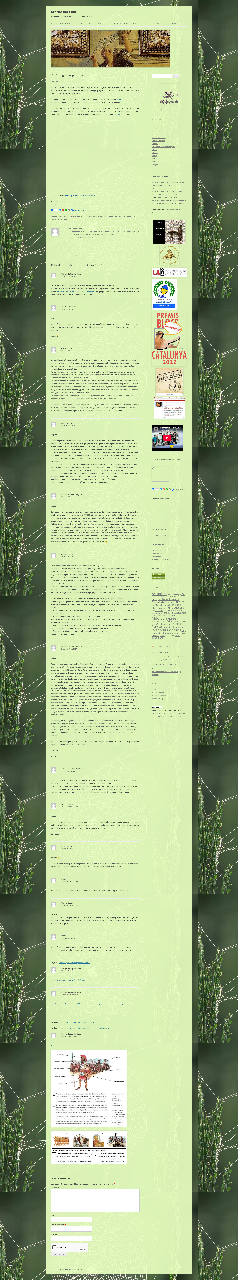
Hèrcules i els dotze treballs (168, 197)
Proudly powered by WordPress (71, 1269)
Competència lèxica (160, 602)
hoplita (117, 114)
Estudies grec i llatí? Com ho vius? (164, 664)
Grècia (106, 216)
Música (168, 621)
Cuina (172, 602)
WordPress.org (157, 698)
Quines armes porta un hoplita (91, 195)
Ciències (176, 597)
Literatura (166, 612)
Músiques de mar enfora (161, 559)
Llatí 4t (154, 161)
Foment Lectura (173, 607)
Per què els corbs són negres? (64, 256)
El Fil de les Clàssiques (83, 24)
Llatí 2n (154, 159)
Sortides (169, 633)
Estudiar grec (174, 24)
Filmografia (157, 608)
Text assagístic (157, 24)
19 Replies (55, 81)
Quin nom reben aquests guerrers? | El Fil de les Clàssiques (82, 1022)
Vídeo (166, 638)
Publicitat (179, 626)
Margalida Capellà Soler (71, 274)
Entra (154, 690)
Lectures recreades (120, 24)
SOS (153, 167)
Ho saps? (54, 1045)
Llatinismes (179, 612)
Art (183, 594)
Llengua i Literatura (159, 164)
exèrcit (100, 216)
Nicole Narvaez (67, 804)
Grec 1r (79, 216)
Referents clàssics (166, 630)
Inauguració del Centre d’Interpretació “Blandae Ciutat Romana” (168, 185)
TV (157, 635)
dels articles (158, 692)
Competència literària (165, 599)
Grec (153, 610)
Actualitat (159, 593)
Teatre (176, 633)
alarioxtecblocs (62, 219)
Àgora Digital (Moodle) (60, 24)
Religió (184, 631)
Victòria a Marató (64, 291)
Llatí (154, 615)
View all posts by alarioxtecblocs (82, 237)
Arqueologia (174, 594)
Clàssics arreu (157, 553)
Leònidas (118, 216)
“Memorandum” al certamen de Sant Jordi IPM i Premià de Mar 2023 (169, 203)
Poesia (171, 626)
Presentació (102, 24)
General (73, 216)
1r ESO (154, 126)
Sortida (162, 632)
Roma (154, 632)
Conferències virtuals (160, 135)
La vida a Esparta (132, 256)
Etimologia (175, 604)
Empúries (165, 605)
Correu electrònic (58, 1225)
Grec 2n (86, 216)
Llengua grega (170, 615)
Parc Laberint (166, 624)
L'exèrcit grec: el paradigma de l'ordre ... (74, 962)
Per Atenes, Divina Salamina (83, 291)
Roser (64, 879)
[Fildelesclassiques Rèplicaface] (160, 481)
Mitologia (159, 618)
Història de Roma (173, 610)
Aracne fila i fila (63, 12)
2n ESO (154, 129)
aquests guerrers (71, 195)
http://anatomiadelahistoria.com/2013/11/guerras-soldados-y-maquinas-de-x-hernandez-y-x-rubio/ (90, 1004)
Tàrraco (162, 636)
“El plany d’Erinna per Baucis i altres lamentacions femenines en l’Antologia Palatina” (166, 672)
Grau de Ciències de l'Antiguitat (163, 147)
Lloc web (54, 1234)
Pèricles (126, 216)
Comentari (55, 1187)
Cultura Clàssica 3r (159, 138)
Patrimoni (177, 624)
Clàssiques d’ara (139, 24)
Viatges (170, 635)
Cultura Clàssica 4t (158, 141)
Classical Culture (158, 132)
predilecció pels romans (126, 99)
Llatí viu (161, 615)
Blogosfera (155, 597)
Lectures (156, 613)
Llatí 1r (154, 156)
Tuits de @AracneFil (159, 535)
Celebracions (166, 596)
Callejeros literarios (159, 550)
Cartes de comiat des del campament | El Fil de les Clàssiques (84, 1028)
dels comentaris (159, 695)
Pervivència (159, 626)
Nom (53, 1215)
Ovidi (159, 624)
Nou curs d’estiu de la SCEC (162, 652)
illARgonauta (156, 556)
